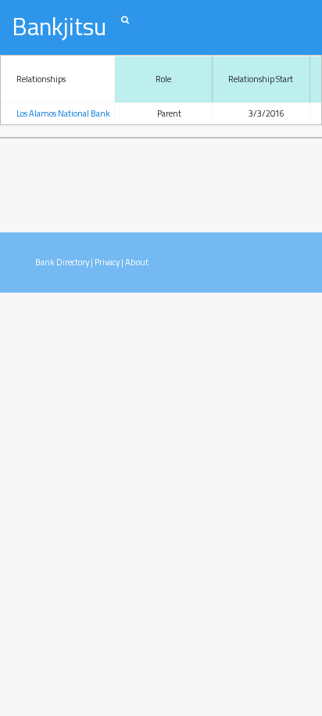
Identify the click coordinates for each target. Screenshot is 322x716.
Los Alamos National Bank (63, 113)
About (136, 261)
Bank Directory (62, 261)
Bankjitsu (59, 26)
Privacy (107, 261)
